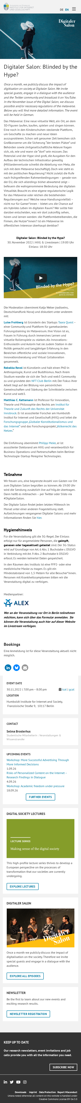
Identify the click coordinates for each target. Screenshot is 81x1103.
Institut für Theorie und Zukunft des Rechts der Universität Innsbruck (36, 409)
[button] (8, 667)
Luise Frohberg (13, 322)
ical (64, 689)
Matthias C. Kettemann (18, 400)
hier (39, 518)
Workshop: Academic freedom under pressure (35, 786)
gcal (71, 689)
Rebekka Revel (13, 368)
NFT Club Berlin (41, 381)
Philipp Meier (47, 443)
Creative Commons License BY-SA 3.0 (58, 1099)
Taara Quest (65, 322)
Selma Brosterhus (19, 731)
